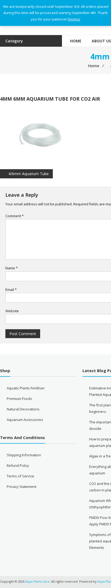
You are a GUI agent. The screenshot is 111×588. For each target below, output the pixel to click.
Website (12, 310)
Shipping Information (24, 455)
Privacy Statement (21, 486)
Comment (14, 215)
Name (11, 268)
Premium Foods (19, 398)
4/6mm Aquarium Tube (28, 173)
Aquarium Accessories (25, 419)
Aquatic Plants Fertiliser (26, 388)
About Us (101, 40)
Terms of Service (20, 476)
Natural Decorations (23, 409)
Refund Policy (18, 465)
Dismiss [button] (74, 19)
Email (11, 289)
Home (75, 40)
